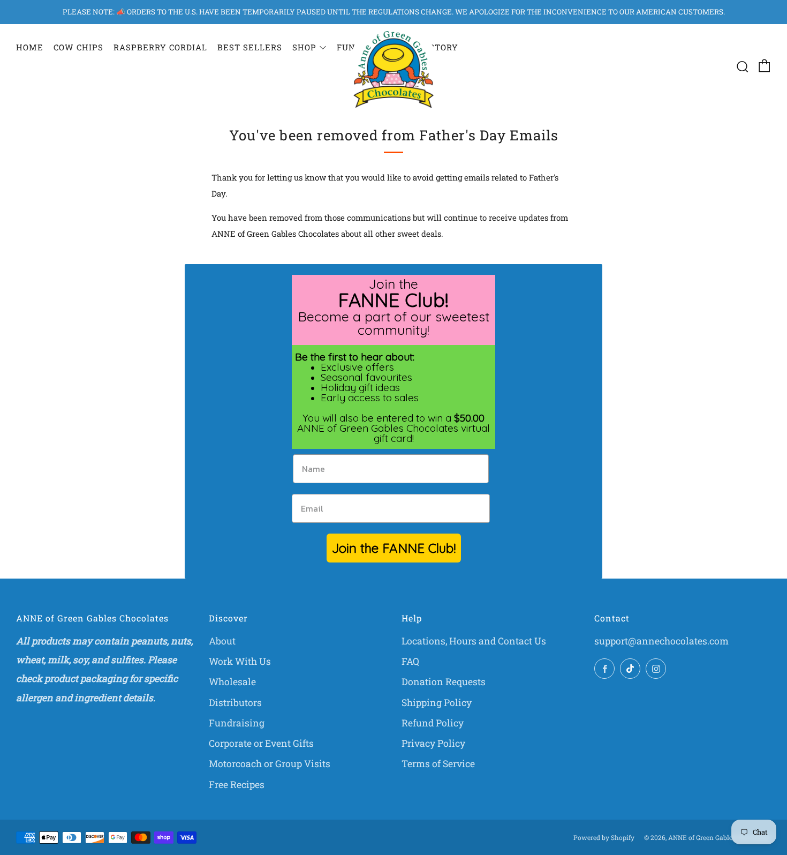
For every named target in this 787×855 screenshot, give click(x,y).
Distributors (235, 702)
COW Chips (78, 47)
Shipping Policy (437, 702)
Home (29, 47)
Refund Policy (433, 723)
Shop (304, 47)
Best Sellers (249, 47)
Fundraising (236, 723)
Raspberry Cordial (160, 47)
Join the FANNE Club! (394, 548)
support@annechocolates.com (661, 641)
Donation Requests (444, 682)
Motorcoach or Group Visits (269, 764)
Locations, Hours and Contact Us (474, 641)
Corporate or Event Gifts (261, 743)
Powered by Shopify (603, 837)
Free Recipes (236, 784)
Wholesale (232, 682)
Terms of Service (438, 764)
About (222, 641)
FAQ (410, 661)
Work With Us (240, 661)
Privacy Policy (433, 743)
